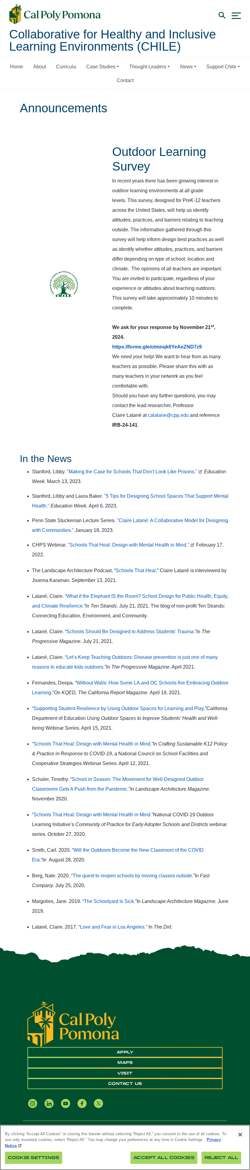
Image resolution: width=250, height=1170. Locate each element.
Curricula (66, 66)
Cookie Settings (33, 1157)
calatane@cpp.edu (168, 415)
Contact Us (125, 1084)
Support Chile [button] (221, 66)
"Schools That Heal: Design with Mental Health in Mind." (128, 544)
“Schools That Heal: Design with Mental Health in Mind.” (92, 743)
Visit (125, 1073)
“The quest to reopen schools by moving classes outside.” (133, 875)
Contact (125, 80)
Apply (125, 1052)
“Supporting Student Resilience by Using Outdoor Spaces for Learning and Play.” (119, 708)
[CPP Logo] (73, 1024)
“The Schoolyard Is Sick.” (109, 901)
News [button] (186, 66)
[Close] (240, 1134)
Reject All (221, 1157)
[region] (125, 1147)
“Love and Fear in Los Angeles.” (112, 927)
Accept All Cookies (164, 1157)
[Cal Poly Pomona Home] (55, 14)
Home (16, 66)
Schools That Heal (136, 570)
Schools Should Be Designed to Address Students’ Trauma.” (131, 631)
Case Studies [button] (101, 66)
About (39, 66)
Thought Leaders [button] (147, 66)
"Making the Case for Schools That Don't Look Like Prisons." (132, 471)
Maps (125, 1062)
